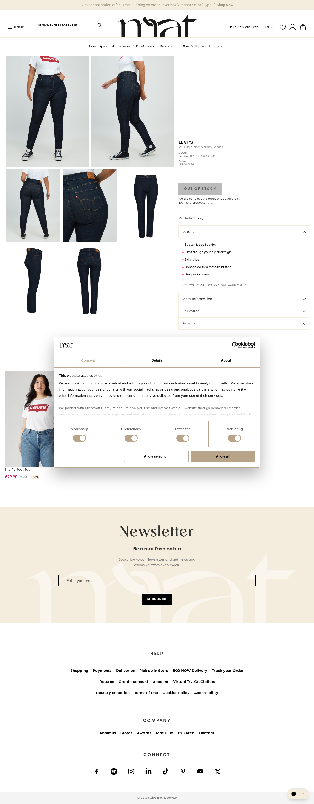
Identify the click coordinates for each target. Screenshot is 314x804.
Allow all (223, 456)
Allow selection (156, 456)
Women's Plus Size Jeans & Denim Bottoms (152, 46)
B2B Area (186, 733)
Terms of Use (146, 693)
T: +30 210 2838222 (243, 27)
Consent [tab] (88, 360)
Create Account (133, 682)
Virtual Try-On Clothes (194, 682)
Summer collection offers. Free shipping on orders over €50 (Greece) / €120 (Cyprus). (157, 5)
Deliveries (190, 311)
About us (108, 733)
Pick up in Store (153, 671)
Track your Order (228, 671)
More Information (197, 299)
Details (188, 232)
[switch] (131, 438)
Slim (186, 46)
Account (160, 682)
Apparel (104, 46)
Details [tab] (157, 360)
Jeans (116, 46)
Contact (206, 733)
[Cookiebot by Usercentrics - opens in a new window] (235, 345)
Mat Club (164, 733)
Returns (189, 323)
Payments (102, 671)
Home (93, 46)
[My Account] (292, 27)
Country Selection (113, 693)
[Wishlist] (283, 27)
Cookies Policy (176, 693)
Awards (144, 733)
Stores (126, 733)
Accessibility (206, 693)
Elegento (170, 798)
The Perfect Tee (17, 469)
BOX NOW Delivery (190, 671)
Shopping (79, 671)
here (209, 203)
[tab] (243, 231)
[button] (67, 23)
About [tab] (226, 360)
